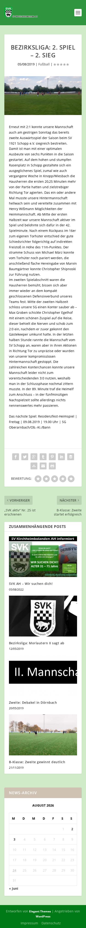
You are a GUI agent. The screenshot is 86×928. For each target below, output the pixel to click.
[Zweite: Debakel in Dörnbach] (43, 675)
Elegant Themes (40, 911)
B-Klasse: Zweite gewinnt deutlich (37, 762)
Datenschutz (51, 923)
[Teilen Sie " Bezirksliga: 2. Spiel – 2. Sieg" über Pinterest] (52, 456)
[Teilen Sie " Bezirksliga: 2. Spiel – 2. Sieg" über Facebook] (15, 456)
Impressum (29, 923)
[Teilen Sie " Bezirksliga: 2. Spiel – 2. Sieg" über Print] (52, 466)
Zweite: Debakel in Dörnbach (33, 702)
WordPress (43, 916)
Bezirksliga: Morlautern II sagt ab (36, 643)
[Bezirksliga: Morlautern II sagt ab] (43, 616)
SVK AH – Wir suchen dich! (31, 583)
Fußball (44, 64)
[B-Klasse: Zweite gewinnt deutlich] (43, 734)
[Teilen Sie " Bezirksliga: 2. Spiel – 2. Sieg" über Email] (43, 466)
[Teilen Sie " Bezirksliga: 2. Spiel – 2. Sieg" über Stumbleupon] (34, 466)
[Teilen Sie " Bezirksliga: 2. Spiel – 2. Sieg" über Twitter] (24, 456)
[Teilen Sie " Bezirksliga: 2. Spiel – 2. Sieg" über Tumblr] (43, 456)
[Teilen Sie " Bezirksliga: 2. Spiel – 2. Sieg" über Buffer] (70, 456)
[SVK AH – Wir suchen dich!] (43, 556)
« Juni (13, 888)
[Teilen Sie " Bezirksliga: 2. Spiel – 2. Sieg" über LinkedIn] (61, 456)
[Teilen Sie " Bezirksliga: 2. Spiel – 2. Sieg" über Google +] (34, 456)
